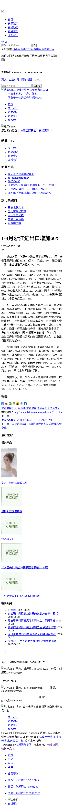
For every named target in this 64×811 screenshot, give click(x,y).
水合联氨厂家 (46, 49)
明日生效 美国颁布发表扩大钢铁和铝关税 (32, 634)
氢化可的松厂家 (17, 211)
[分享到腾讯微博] (21, 403)
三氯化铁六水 (16, 207)
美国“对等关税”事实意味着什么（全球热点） (27, 420)
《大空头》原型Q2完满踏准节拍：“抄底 (31, 185)
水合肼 (22, 408)
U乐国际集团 (28, 130)
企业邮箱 (14, 79)
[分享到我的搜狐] (17, 403)
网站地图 (26, 79)
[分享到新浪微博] (6, 403)
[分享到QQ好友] (14, 403)
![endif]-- (12, 609)
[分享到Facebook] (25, 403)
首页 (10, 19)
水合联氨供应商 (35, 408)
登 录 (4, 41)
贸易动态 (13, 27)
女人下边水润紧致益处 (21, 174)
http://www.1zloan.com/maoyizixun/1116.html (38, 412)
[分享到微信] (10, 403)
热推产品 (6, 748)
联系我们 (13, 35)
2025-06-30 (14, 181)
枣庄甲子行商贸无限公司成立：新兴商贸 (31, 620)
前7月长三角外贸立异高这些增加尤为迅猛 (32, 641)
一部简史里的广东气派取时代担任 (27, 189)
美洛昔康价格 (16, 219)
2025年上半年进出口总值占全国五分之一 (31, 193)
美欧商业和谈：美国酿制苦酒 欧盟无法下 (32, 627)
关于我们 (13, 23)
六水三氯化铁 (16, 215)
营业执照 (52, 744)
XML (37, 79)
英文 (4, 79)
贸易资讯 (13, 31)
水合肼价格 (14, 223)
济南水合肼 (19, 49)
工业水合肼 (32, 49)
